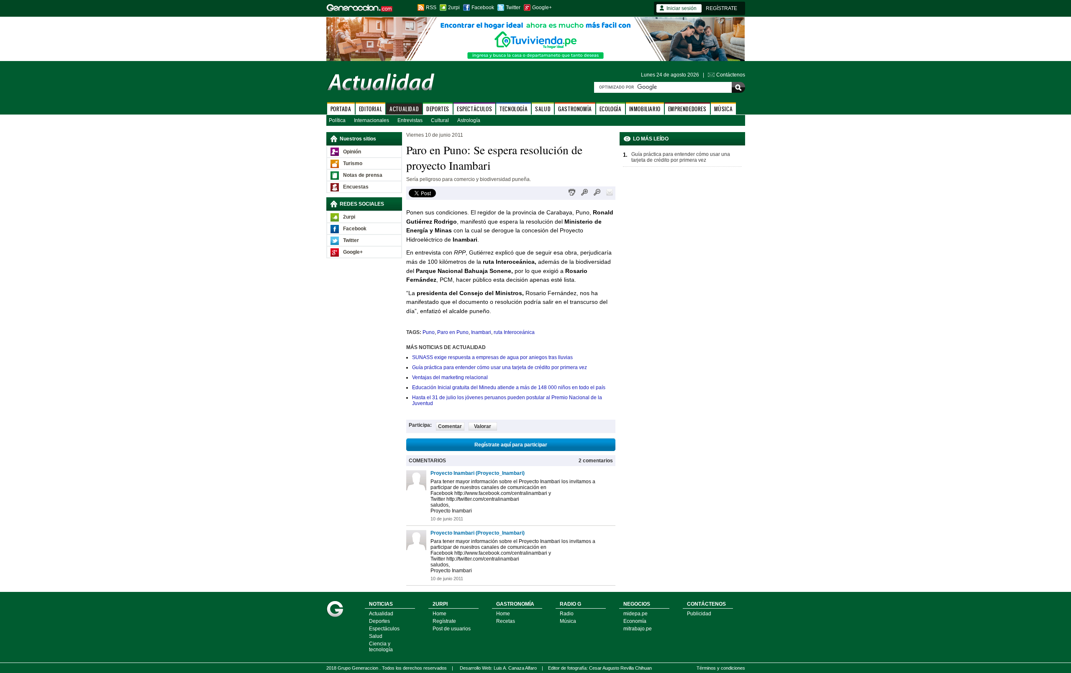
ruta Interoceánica (514, 332)
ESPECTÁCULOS (474, 108)
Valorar (482, 426)
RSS (431, 7)
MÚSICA (723, 108)
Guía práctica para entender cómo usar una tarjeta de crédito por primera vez (499, 367)
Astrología (468, 120)
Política (337, 120)
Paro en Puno (453, 332)
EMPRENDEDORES (687, 108)
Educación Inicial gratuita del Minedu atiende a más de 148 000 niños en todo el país (508, 387)
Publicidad (699, 614)
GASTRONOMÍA (575, 108)
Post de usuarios (452, 629)
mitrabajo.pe (637, 629)
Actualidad (381, 614)
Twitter (513, 7)
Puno (429, 332)
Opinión (352, 152)
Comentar (450, 426)
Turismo (352, 163)
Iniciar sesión (681, 8)
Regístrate (444, 621)
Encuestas (356, 187)
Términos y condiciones (721, 667)
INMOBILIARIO (645, 108)
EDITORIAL (370, 108)
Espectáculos (384, 629)
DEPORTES (437, 108)
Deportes (379, 621)
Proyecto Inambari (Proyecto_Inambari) (477, 473)
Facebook (482, 7)
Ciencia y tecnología (381, 647)
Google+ (542, 7)
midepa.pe (635, 614)
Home (439, 614)
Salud (375, 636)
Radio (567, 614)
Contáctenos (730, 75)
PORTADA (341, 108)
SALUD (543, 108)
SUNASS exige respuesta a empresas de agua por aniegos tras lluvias (492, 357)
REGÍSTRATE (721, 8)
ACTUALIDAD (404, 108)
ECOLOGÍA (611, 108)
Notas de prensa (362, 175)
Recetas (505, 621)
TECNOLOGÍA (514, 108)
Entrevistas (410, 120)
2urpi (454, 7)
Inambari (481, 332)
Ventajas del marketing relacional (450, 377)
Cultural (440, 120)
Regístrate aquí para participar (510, 445)
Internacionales (371, 120)
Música (568, 621)
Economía (634, 621)
